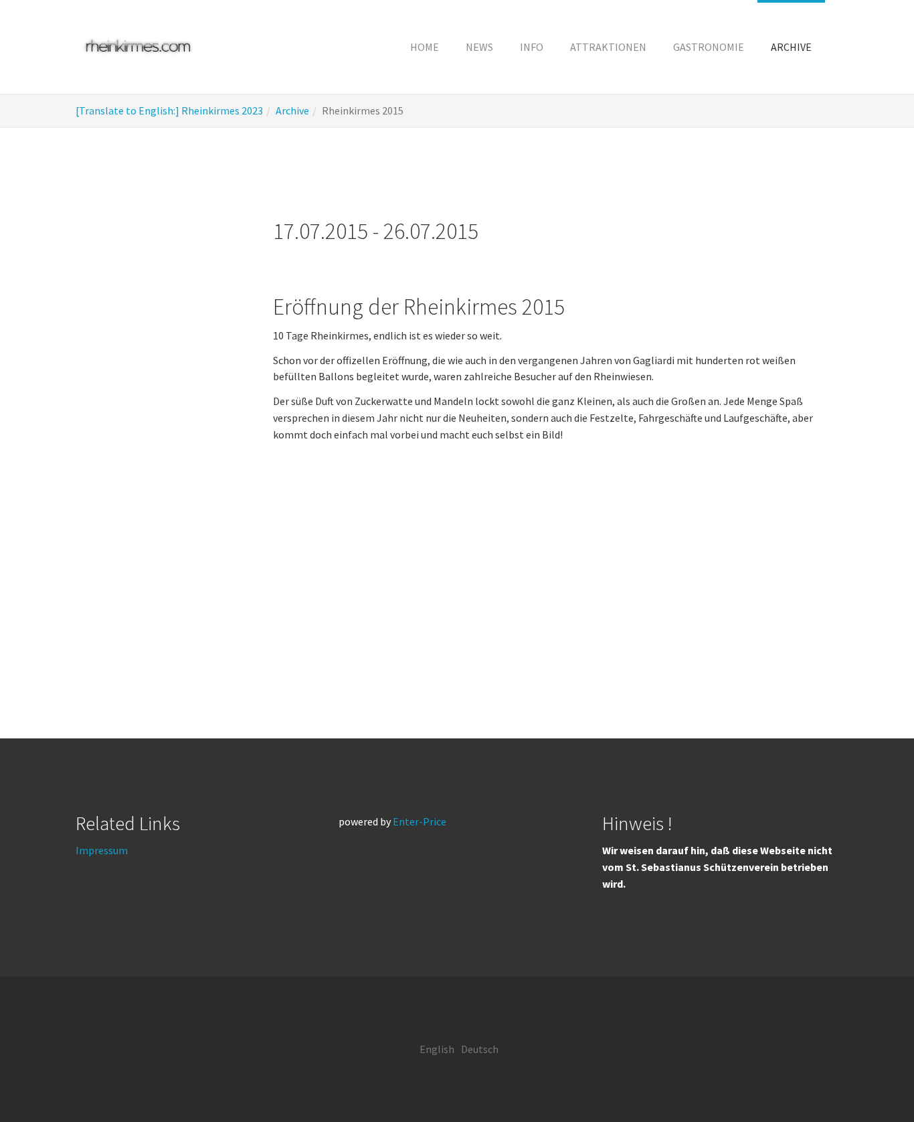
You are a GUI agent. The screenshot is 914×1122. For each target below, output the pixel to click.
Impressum (102, 850)
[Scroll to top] (871, 1079)
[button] (532, 47)
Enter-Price (419, 821)
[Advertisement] (161, 441)
